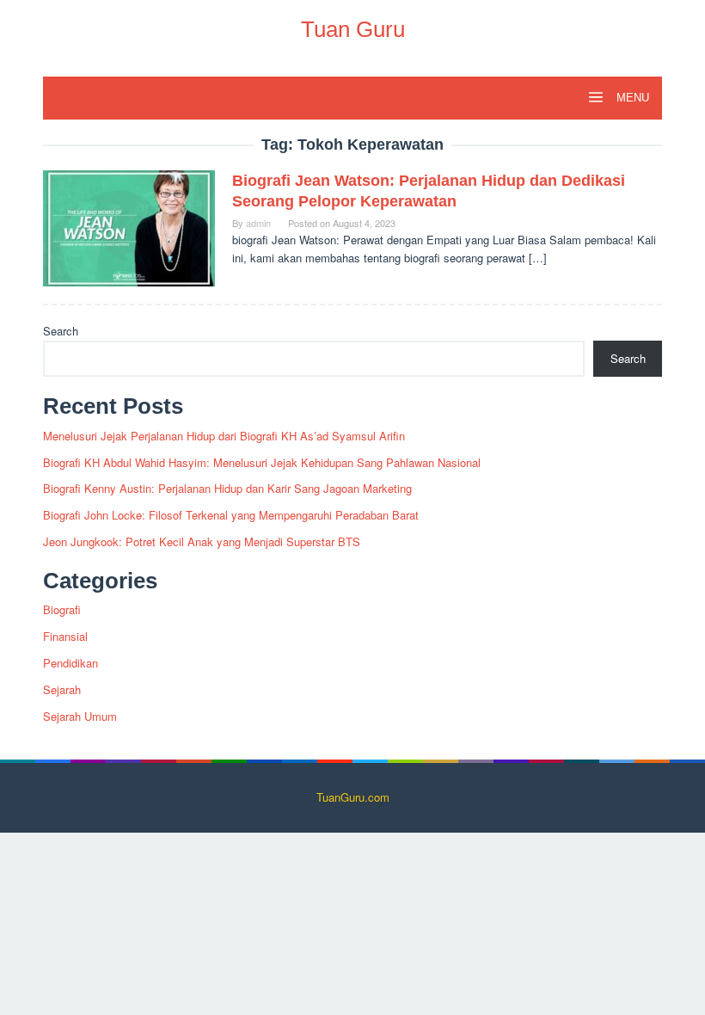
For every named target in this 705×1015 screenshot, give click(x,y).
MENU (631, 97)
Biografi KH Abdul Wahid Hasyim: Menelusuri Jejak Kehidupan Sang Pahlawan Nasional (262, 462)
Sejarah (62, 689)
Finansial (65, 636)
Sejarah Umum (80, 716)
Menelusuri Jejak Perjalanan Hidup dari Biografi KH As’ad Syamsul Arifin (224, 436)
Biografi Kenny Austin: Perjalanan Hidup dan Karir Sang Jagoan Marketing (227, 488)
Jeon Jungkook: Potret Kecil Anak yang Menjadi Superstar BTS (201, 541)
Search (60, 331)
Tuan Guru (353, 29)
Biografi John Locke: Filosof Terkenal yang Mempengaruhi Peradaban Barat (231, 515)
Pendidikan (70, 663)
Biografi (62, 609)
